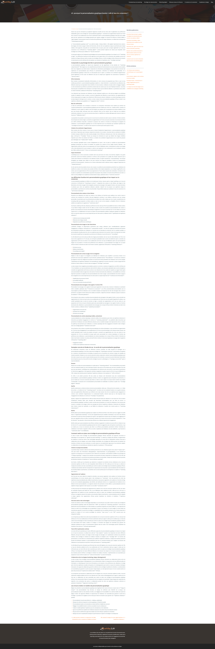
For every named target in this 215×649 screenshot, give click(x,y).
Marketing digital (163, 2)
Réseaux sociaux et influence (176, 2)
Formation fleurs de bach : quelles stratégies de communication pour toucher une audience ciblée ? (134, 36)
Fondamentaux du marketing (135, 2)
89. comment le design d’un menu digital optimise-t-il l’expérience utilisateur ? (112, 618)
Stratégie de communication (150, 2)
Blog (212, 2)
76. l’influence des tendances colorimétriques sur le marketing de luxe (134, 72)
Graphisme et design (204, 2)
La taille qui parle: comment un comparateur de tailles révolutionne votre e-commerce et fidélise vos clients (84, 618)
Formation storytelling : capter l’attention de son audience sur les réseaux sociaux (134, 42)
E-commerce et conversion (191, 2)
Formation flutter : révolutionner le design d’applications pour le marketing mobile (134, 82)
